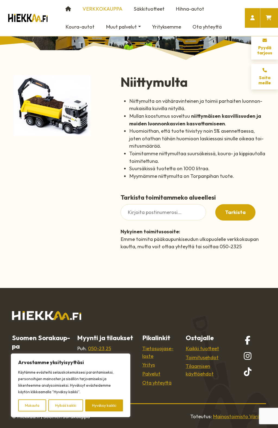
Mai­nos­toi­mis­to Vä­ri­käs (239, 416)
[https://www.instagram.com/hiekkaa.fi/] (247, 355)
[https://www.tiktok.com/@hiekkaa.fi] (247, 371)
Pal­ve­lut (151, 374)
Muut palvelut (121, 27)
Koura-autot (79, 27)
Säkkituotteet (149, 9)
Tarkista (235, 212)
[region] (70, 385)
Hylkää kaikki (65, 405)
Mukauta (32, 405)
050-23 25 (99, 348)
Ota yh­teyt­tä (157, 383)
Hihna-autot (190, 9)
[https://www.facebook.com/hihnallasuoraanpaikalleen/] (247, 340)
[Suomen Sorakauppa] (28, 18)
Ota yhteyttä (207, 27)
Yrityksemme (166, 27)
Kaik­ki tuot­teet (202, 348)
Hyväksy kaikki (104, 405)
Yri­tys (148, 365)
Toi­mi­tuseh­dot (202, 357)
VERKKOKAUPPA (102, 9)
